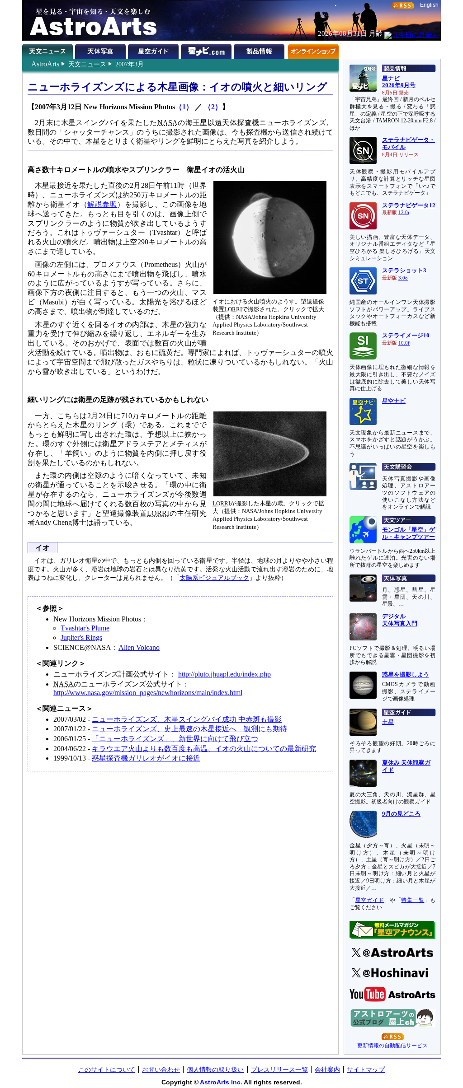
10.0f (404, 343)
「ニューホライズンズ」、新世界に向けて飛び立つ (175, 738)
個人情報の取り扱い (215, 1069)
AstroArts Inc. (221, 1082)
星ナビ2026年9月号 (399, 82)
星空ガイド (154, 50)
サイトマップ (366, 1069)
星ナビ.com (207, 50)
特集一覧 (412, 900)
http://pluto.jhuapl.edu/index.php (224, 674)
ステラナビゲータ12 (408, 205)
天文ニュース (87, 64)
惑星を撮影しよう (405, 675)
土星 (388, 722)
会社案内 (327, 1069)
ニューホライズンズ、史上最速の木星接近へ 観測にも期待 (189, 729)
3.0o (403, 278)
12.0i (403, 212)
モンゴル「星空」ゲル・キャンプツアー (408, 533)
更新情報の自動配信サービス (392, 1045)
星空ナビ (394, 401)
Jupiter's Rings (81, 637)
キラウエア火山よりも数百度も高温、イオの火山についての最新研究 (204, 748)
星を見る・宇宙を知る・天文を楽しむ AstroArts (90, 20)
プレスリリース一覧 (279, 1069)
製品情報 (260, 50)
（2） (213, 107)
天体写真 (101, 50)
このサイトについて (106, 1069)
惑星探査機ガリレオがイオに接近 (146, 758)
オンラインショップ (313, 50)
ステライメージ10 (406, 335)
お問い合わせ (161, 1069)
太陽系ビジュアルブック (214, 577)
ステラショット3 (404, 270)
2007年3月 (129, 64)
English (429, 5)
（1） (184, 107)
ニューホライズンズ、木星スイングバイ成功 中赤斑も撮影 (187, 719)
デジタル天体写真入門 (399, 620)
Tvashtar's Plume (85, 628)
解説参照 (102, 204)
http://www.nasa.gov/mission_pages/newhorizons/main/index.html (147, 692)
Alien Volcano (139, 647)
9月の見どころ (401, 814)
